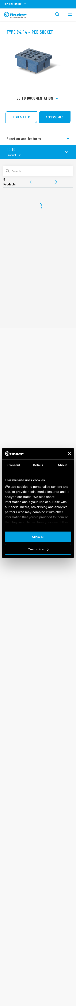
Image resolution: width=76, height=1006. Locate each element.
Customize (35, 549)
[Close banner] (69, 453)
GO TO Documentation (34, 98)
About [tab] (62, 465)
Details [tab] (38, 465)
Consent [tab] (13, 465)
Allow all (38, 537)
